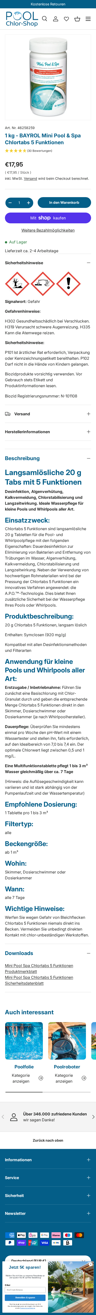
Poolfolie (24, 1067)
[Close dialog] (91, 1264)
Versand (30, 178)
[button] (77, 18)
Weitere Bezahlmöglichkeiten (48, 230)
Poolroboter (67, 1067)
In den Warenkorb (64, 202)
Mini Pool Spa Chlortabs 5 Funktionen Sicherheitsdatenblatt (39, 980)
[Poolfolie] (24, 1041)
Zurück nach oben (48, 1140)
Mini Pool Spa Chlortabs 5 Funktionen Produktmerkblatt (39, 968)
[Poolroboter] (67, 1041)
